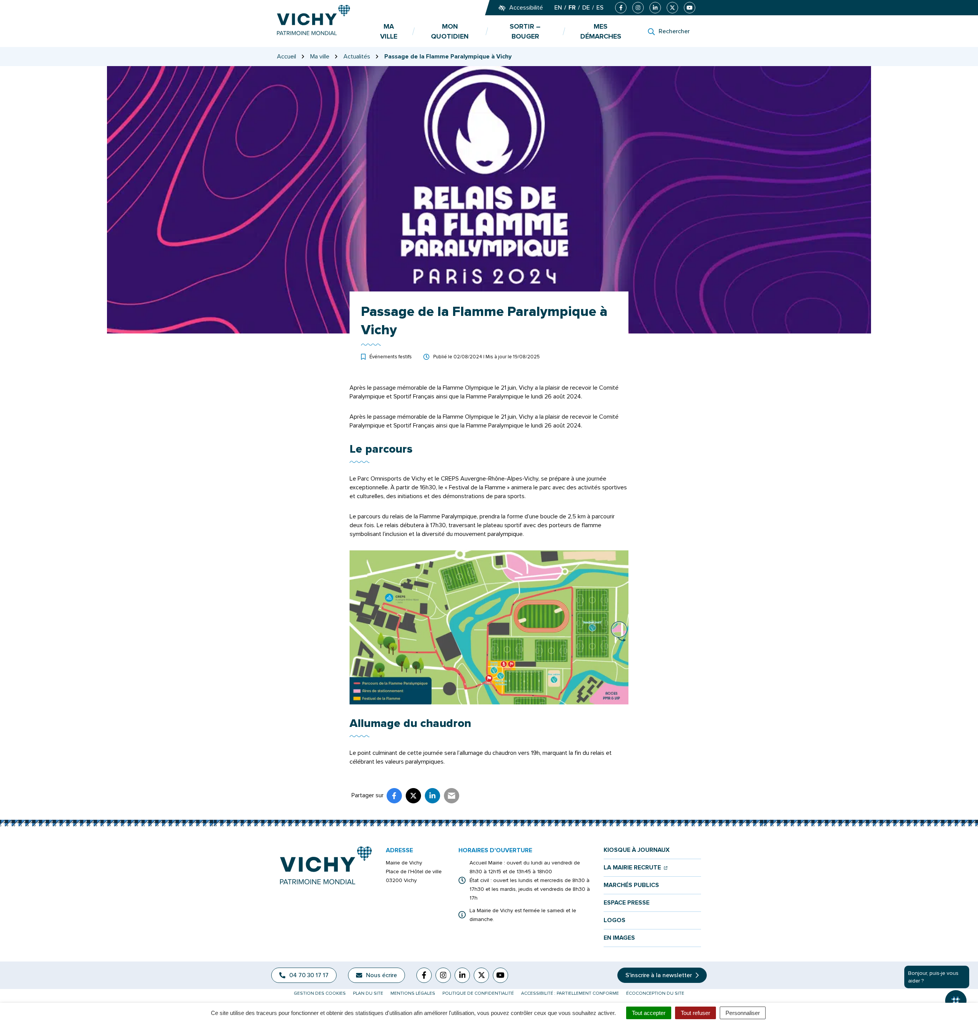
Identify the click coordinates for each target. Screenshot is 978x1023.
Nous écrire (381, 975)
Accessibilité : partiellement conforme (570, 993)
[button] (956, 1001)
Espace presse (626, 902)
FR (572, 7)
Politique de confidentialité (478, 993)
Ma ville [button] (388, 31)
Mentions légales (412, 993)
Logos (614, 920)
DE (586, 7)
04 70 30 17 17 (309, 975)
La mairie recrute (635, 867)
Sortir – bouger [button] (525, 31)
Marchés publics (631, 885)
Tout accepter (648, 1013)
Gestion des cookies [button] (320, 993)
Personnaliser (742, 1013)
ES (600, 7)
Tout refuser (695, 1013)
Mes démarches (600, 31)
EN (558, 7)
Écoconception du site (655, 993)
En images (619, 938)
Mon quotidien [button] (450, 31)
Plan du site (368, 993)
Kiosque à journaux (637, 850)
